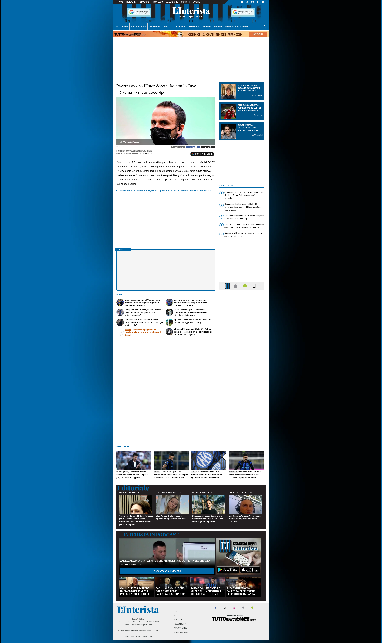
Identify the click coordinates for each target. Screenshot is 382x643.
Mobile (177, 612)
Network (131, 2)
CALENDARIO (172, 2)
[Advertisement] (241, 407)
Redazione (144, 2)
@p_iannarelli (148, 153)
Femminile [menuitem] (194, 26)
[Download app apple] (257, 2)
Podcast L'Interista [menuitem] (212, 26)
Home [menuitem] (125, 26)
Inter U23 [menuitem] (168, 26)
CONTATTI (185, 2)
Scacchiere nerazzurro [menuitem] (236, 26)
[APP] (228, 286)
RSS (175, 616)
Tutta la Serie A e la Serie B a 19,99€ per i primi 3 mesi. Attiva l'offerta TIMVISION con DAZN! (164, 190)
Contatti (178, 620)
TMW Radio (157, 2)
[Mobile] (254, 286)
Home (120, 2)
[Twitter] (247, 2)
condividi (192, 147)
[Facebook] (242, 2)
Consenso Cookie (182, 632)
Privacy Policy (180, 628)
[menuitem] (117, 26)
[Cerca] (265, 26)
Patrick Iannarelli (127, 153)
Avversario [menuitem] (154, 26)
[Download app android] (263, 2)
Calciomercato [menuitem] (138, 26)
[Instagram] (253, 2)
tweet (207, 147)
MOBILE (196, 2)
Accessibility (180, 624)
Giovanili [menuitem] (180, 26)
